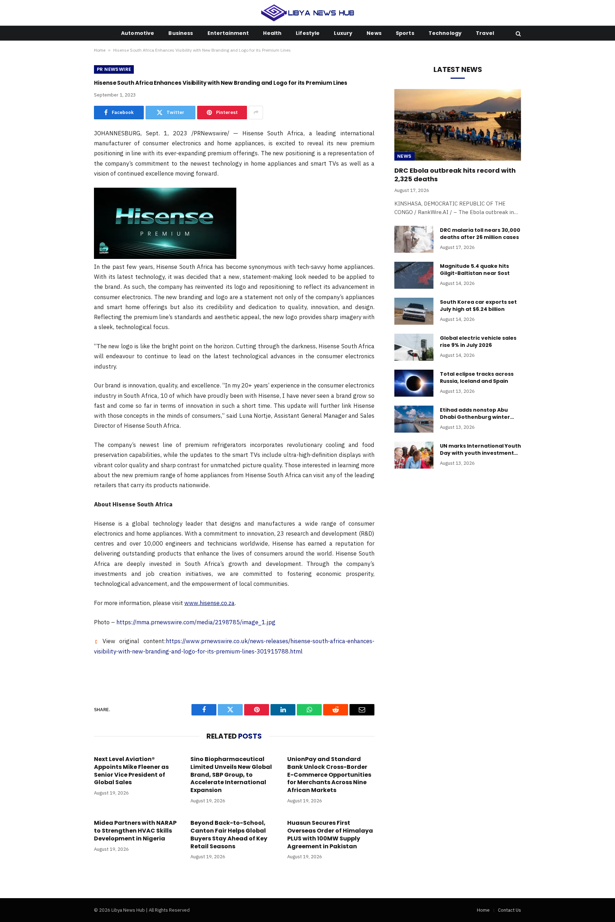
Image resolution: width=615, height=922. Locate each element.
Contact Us (509, 910)
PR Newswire (114, 69)
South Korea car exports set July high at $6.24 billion (478, 305)
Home (99, 50)
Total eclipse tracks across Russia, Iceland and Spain (477, 377)
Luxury (343, 33)
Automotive (137, 33)
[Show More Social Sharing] (256, 112)
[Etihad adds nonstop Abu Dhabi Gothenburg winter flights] (413, 419)
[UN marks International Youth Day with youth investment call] (413, 455)
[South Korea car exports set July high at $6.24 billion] (413, 311)
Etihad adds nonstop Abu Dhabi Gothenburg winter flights (475, 413)
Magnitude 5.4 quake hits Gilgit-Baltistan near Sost (475, 269)
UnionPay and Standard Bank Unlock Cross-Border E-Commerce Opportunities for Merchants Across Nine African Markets (329, 774)
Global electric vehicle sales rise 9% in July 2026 (478, 341)
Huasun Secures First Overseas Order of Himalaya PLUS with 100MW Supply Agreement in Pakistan (330, 834)
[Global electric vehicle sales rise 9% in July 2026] (413, 347)
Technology (445, 33)
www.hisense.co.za (209, 603)
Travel (485, 33)
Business (180, 33)
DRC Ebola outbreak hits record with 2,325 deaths (455, 174)
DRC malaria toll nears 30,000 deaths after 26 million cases (480, 233)
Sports (405, 33)
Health (272, 33)
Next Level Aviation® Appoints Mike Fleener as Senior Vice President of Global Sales (131, 770)
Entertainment (228, 33)
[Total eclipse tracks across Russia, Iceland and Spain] (413, 383)
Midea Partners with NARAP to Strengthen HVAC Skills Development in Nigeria (135, 830)
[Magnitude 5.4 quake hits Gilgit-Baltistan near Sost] (413, 275)
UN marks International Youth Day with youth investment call (480, 449)
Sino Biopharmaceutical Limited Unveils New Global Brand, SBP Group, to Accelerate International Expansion (231, 774)
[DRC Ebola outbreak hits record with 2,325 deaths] (457, 124)
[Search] (517, 33)
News (374, 33)
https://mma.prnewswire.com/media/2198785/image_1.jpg (195, 622)
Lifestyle (308, 33)
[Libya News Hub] (307, 13)
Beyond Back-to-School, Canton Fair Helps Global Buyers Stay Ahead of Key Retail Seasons (228, 834)
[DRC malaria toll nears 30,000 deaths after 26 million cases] (413, 239)
